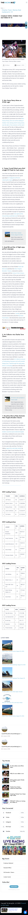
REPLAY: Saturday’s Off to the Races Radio (12, 702)
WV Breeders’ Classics (9, 872)
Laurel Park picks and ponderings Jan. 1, (11, 733)
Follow (22, 812)
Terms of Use (9, 912)
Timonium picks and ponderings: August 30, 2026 (13, 664)
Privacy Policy (18, 912)
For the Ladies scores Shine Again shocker (12, 691)
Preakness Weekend (8, 863)
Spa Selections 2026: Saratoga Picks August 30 (13, 678)
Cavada (17, 313)
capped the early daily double (13, 448)
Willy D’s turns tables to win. (17, 773)
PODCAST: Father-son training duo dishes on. (17, 801)
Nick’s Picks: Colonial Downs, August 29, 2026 (13, 716)
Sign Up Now (14, 886)
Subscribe (22, 831)
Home (2, 8)
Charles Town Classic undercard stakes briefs (16, 787)
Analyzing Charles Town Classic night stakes (18, 794)
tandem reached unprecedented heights (13, 431)
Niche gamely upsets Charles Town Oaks (17, 780)
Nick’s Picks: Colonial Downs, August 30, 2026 (13, 651)
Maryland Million (7, 867)
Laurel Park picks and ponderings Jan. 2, (12, 746)
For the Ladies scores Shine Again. (17, 766)
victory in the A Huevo (18, 273)
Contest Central (7, 877)
